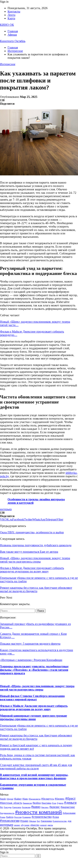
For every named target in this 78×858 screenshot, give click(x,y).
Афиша (12, 34)
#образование (69, 813)
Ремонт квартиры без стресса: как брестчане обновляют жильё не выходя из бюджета (36, 737)
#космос (45, 807)
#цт (38, 821)
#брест (70, 798)
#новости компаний (38, 812)
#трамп (24, 821)
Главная (13, 31)
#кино (36, 807)
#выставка (46, 803)
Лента (11, 14)
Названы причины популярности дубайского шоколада (35, 545)
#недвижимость (7, 813)
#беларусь (47, 798)
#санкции (26, 817)
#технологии (10, 821)
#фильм (32, 821)
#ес (1, 807)
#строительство (42, 816)
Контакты (14, 11)
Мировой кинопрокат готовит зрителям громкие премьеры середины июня (33, 717)
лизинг (17, 825)
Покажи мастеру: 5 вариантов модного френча (30, 643)
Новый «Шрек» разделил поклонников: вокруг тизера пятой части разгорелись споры (37, 688)
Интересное (7, 64)
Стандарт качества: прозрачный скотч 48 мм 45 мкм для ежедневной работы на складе (36, 766)
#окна (2, 817)
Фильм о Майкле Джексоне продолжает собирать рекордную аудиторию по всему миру (34, 707)
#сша (55, 816)
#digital (10, 799)
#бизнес (60, 798)
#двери (60, 803)
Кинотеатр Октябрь (12, 41)
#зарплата (16, 807)
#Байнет (18, 799)
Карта (11, 18)
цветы (50, 825)
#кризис (54, 807)
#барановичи (35, 799)
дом (69, 821)
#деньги (70, 803)
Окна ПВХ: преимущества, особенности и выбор (32, 532)
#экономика (46, 821)
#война (37, 802)
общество (34, 825)
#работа (9, 817)
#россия (18, 817)
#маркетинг (68, 807)
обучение (25, 825)
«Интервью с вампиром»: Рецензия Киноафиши (31, 660)
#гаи (54, 803)
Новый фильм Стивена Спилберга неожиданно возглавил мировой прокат (32, 697)
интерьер (6, 509)
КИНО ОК (7, 24)
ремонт (43, 825)
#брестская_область (11, 802)
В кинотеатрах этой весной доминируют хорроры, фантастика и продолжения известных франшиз (34, 776)
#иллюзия (26, 807)
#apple (3, 799)
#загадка (8, 807)
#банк (25, 799)
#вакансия (27, 803)
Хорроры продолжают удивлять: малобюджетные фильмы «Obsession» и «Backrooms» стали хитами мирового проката (34, 670)
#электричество (60, 821)
